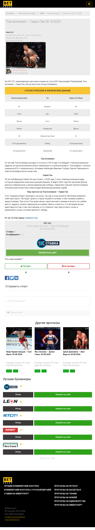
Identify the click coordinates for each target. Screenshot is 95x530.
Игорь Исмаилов (19, 73)
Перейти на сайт (63, 394)
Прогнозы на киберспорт (68, 505)
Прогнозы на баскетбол (67, 490)
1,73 (58, 329)
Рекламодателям (12, 519)
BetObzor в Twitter (47, 458)
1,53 (30, 329)
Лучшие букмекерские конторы (21, 486)
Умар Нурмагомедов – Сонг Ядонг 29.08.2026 (19, 353)
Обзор (18, 394)
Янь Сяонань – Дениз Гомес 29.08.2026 (45, 353)
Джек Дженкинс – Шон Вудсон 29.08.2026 (74, 353)
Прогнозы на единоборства (69, 501)
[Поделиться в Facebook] (7, 278)
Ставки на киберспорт (16, 493)
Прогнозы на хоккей (65, 497)
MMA (9, 371)
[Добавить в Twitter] (12, 278)
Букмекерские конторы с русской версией (27, 490)
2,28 (87, 329)
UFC (15, 371)
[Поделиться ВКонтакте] (16, 278)
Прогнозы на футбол (66, 486)
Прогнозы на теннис (65, 493)
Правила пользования (15, 517)
